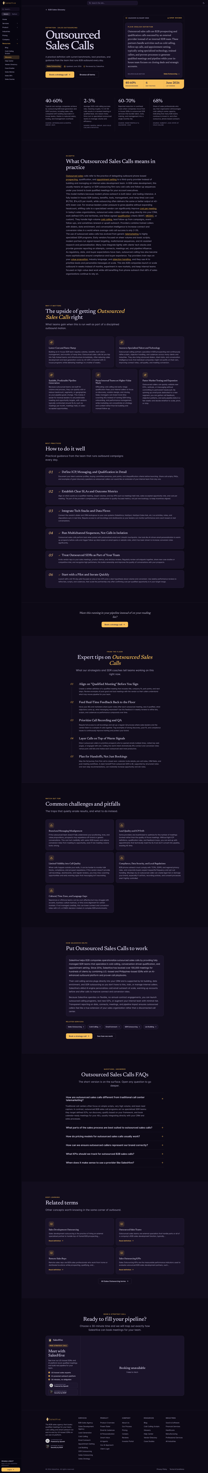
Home (4, 19)
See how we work (105, 1036)
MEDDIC (150, 215)
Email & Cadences (107, 1430)
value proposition (79, 259)
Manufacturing (171, 1434)
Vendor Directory (11, 64)
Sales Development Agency (86, 1427)
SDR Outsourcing (131, 1027)
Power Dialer (105, 1426)
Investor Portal (128, 1441)
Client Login (105, 1449)
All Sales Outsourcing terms (113, 1281)
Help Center (9, 61)
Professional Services (174, 1438)
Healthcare (170, 1430)
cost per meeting (148, 208)
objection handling (122, 259)
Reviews (125, 1438)
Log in (9, 1469)
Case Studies (9, 68)
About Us (125, 1423)
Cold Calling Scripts (9, 52)
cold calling (106, 219)
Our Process (127, 1426)
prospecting (72, 179)
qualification (124, 215)
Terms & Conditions (177, 1469)
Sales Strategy (84, 1459)
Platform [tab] (14, 14)
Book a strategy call (58, 74)
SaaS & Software (172, 1423)
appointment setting (107, 179)
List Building (149, 1027)
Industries (6, 31)
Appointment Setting (86, 1444)
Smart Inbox (105, 1438)
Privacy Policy (162, 1469)
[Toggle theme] (203, 3)
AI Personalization (107, 1434)
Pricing (4, 35)
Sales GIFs (8, 76)
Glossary (8, 57)
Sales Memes (9, 72)
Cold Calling (93, 1027)
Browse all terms (87, 74)
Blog (6, 47)
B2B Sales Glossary (56, 10)
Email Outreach (111, 1027)
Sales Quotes (10, 79)
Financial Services (173, 1426)
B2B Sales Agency (85, 1423)
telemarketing (132, 234)
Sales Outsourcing (54, 66)
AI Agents (104, 1441)
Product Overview (107, 1423)
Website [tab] (6, 14)
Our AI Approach (107, 1445)
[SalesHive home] (60, 1419)
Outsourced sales (74, 176)
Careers (125, 1434)
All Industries (171, 1441)
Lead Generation (85, 1433)
